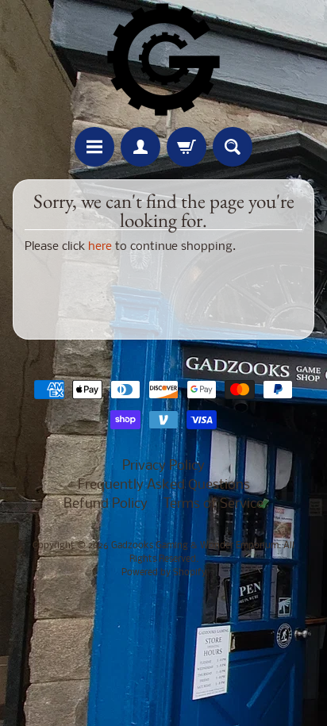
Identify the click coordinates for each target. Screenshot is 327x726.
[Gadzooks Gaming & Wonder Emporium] (163, 59)
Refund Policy (105, 504)
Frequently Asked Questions (164, 485)
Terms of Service (214, 504)
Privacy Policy (163, 466)
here (100, 247)
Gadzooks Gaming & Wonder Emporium (195, 546)
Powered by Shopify (163, 573)
